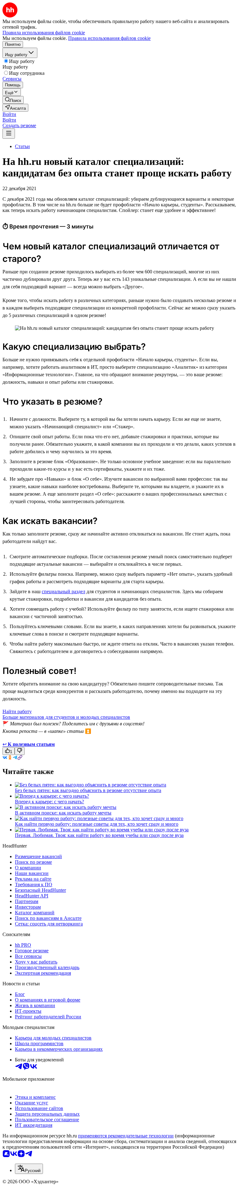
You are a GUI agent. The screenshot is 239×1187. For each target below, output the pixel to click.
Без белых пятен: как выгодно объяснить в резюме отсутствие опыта (88, 790)
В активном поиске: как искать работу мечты (63, 812)
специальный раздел (63, 591)
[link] (13, 100)
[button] (9, 114)
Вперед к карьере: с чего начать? (49, 801)
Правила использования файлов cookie (109, 38)
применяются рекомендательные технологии (126, 1135)
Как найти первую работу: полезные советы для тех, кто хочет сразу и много (96, 824)
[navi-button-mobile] (8, 133)
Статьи (22, 146)
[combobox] (29, 1169)
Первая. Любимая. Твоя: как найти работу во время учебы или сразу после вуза (99, 835)
